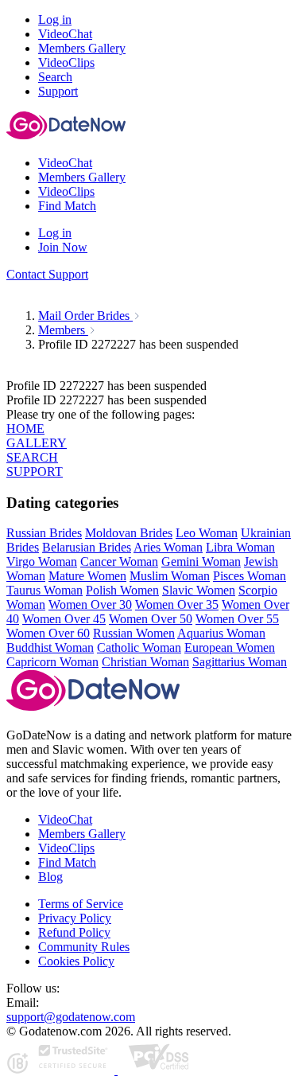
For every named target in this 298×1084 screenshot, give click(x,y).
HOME (25, 428)
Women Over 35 (177, 604)
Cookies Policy (76, 961)
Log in (55, 19)
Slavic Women (198, 590)
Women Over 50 (150, 619)
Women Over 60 (48, 633)
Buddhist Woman (50, 647)
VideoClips (66, 848)
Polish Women (122, 590)
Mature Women (87, 576)
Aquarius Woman (221, 633)
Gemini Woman (201, 561)
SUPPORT (34, 471)
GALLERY (36, 443)
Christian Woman (145, 662)
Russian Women (134, 633)
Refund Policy (74, 932)
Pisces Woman (249, 576)
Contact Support (47, 274)
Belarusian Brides (86, 547)
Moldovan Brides (128, 533)
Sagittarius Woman (239, 662)
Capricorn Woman (52, 662)
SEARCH (32, 457)
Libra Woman (240, 547)
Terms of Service (80, 903)
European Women (229, 647)
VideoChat (65, 819)
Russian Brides (44, 533)
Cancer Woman (119, 561)
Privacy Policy (74, 918)
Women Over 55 (237, 619)
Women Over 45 (64, 619)
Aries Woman (168, 547)
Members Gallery (82, 833)
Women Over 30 (90, 604)
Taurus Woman (44, 590)
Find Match (67, 862)
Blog (50, 876)
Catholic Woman (139, 647)
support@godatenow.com (70, 1017)
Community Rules (84, 946)
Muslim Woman (170, 576)
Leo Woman (207, 533)
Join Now (62, 247)
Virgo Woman (41, 561)
